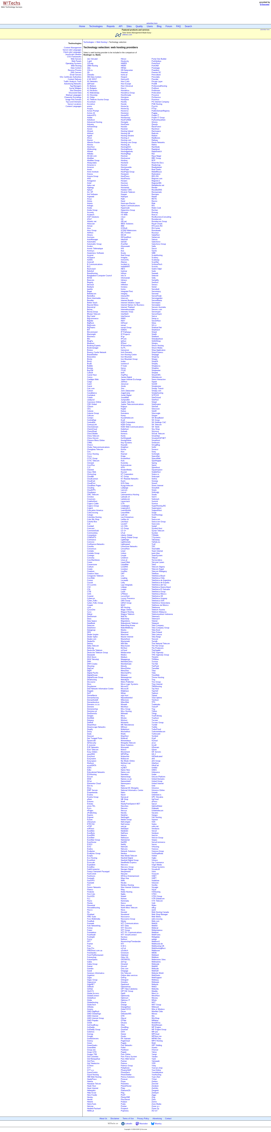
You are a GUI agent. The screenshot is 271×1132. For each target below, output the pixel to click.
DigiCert (90, 668)
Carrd (89, 384)
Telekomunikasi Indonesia (162, 614)
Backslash (91, 269)
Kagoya (124, 406)
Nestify (124, 813)
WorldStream (157, 1025)
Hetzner (90, 1106)
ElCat (89, 781)
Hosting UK (125, 133)
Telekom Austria (158, 610)
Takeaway (156, 540)
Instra (123, 289)
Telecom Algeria (158, 567)
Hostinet (124, 129)
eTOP (89, 826)
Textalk (155, 641)
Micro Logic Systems (129, 684)
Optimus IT (125, 1000)
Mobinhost (125, 729)
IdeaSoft (124, 239)
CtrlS (89, 594)
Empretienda (92, 792)
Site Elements (75, 90)
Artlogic (90, 206)
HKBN (123, 66)
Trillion (154, 711)
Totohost (155, 700)
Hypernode (125, 208)
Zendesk (155, 1086)
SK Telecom (157, 425)
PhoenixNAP (126, 1070)
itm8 (122, 373)
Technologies (96, 26)
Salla (154, 246)
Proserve (155, 95)
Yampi (154, 1054)
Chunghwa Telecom (95, 449)
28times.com (127, 35)
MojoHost (125, 736)
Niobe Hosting (126, 892)
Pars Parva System (129, 1057)
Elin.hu (90, 786)
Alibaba (90, 154)
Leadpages (125, 506)
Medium (124, 657)
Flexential (91, 905)
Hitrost (123, 59)
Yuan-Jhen (156, 1077)
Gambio (90, 969)
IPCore (123, 339)
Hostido (124, 127)
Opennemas (126, 987)
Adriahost (91, 120)
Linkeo (123, 553)
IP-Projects (125, 334)
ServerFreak (157, 296)
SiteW (154, 411)
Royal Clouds (157, 224)
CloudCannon (92, 479)
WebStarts (156, 975)
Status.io (155, 474)
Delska (90, 643)
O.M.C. (124, 946)
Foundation (91, 932)
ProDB (154, 84)
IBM (122, 226)
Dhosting (90, 666)
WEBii (154, 953)
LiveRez (124, 571)
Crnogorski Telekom (95, 576)
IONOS (124, 330)
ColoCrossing (92, 513)
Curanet (90, 596)
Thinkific (155, 657)
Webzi (154, 987)
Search (188, 26)
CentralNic (91, 422)
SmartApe (156, 436)
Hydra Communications (130, 206)
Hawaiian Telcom (94, 1084)
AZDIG (90, 260)
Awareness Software (95, 253)
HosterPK (125, 115)
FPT (89, 941)
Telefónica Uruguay (159, 598)
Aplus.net (91, 185)
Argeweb (90, 197)
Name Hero (125, 770)
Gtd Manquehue (93, 1059)
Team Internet (157, 551)
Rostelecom (156, 219)
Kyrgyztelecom (127, 485)
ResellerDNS (157, 190)
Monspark (125, 747)
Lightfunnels (126, 542)
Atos (89, 228)
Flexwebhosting (93, 908)
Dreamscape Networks (96, 727)
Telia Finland (157, 632)
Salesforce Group (159, 244)
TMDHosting (157, 686)
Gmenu (90, 1009)
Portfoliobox (156, 61)
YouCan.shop (157, 1068)
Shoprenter (156, 370)
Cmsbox (90, 497)
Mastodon (143, 1124)
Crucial (90, 583)
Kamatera (125, 413)
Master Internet (127, 637)
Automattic (91, 242)
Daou (89, 619)
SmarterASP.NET (159, 438)
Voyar (154, 890)
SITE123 (155, 395)
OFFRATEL (125, 959)
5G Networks (92, 81)
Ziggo (154, 1095)
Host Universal (127, 86)
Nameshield (125, 781)
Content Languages (73, 106)
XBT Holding (157, 1045)
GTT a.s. (90, 1070)
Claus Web (91, 472)
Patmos (124, 1063)
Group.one (91, 1050)
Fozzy (89, 939)
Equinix (90, 815)
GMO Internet (92, 1016)
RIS (153, 206)
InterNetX (125, 314)
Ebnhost (90, 763)
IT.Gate (124, 366)
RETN (154, 199)
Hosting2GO (126, 147)
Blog (159, 26)
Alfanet (90, 151)
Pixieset (124, 1079)
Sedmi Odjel (157, 269)
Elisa (89, 788)
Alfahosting (91, 149)
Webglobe (156, 937)
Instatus (124, 287)
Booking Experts (94, 346)
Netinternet (125, 840)
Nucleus (124, 937)
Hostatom (125, 97)
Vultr (153, 903)
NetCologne (125, 822)
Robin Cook (156, 208)
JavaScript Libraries (73, 54)
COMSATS (91, 537)
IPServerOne (126, 346)
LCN (122, 504)
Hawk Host (91, 1086)
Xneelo (154, 1048)
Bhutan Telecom (93, 314)
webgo (154, 939)
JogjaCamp (125, 393)
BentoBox (91, 296)
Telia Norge (156, 637)
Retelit (154, 197)
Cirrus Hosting (93, 454)
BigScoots (91, 325)
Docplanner (91, 686)
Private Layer (157, 81)
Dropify (90, 729)
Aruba (89, 208)
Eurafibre (90, 831)
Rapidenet (156, 149)
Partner (124, 1061)
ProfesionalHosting (159, 86)
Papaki (123, 1052)
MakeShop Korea (128, 625)
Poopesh (124, 1108)
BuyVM (90, 370)
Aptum (89, 190)
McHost (124, 648)
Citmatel (90, 463)
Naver (123, 795)
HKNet (123, 68)
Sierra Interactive (159, 379)
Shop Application (158, 350)
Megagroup (125, 659)
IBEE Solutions (127, 224)
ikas (122, 251)
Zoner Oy (155, 1108)
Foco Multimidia (93, 919)
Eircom (90, 777)
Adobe (89, 118)
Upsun (154, 804)
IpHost (123, 341)
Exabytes (91, 851)
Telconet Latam (158, 562)
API (120, 26)
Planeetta (125, 1084)
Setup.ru (155, 318)
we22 (154, 910)
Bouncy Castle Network (96, 352)
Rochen (155, 210)
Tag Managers (75, 86)
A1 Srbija (91, 97)
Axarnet (90, 255)
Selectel (155, 276)
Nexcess (124, 865)
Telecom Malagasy (159, 571)
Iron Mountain (126, 357)
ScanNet (155, 262)
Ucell (154, 738)
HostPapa (125, 169)
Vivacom (155, 874)
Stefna (154, 479)
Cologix (90, 515)
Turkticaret (156, 734)
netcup (123, 826)
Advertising (157, 1118)
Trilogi (154, 713)
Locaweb (124, 580)
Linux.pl (124, 560)
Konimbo (124, 463)
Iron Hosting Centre (129, 355)
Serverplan (156, 305)
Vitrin (154, 871)
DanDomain (92, 616)
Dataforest (91, 628)
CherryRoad (92, 431)
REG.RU (155, 176)
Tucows (155, 720)
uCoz (154, 743)
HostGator (125, 124)
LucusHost (125, 596)
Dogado (90, 691)
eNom (89, 799)
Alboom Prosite (93, 142)
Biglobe (90, 321)
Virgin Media (157, 865)
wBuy (154, 908)
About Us (103, 1118)
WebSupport (157, 978)
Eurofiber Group (93, 840)
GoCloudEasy (92, 1025)
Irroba (123, 361)
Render (154, 188)
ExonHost (91, 860)
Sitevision (156, 409)
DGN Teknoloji (93, 659)
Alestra (90, 145)
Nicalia (123, 883)
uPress (154, 801)
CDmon (90, 406)
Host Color (125, 81)
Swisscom (156, 519)
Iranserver (125, 350)
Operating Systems (73, 63)
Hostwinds (125, 188)
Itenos (123, 368)
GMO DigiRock (93, 1011)
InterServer (125, 316)
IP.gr (122, 336)
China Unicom (93, 438)
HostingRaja (126, 154)
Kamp (123, 415)
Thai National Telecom (161, 643)
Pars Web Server (128, 1059)
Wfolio (154, 1000)
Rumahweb (156, 230)
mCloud (124, 650)
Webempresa (157, 930)
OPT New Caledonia (129, 989)
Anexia (90, 174)
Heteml (90, 1102)
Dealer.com (91, 639)
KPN (123, 467)
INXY (123, 321)
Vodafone (155, 880)
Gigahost (90, 975)
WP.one (155, 1032)
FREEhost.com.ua (94, 950)
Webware (155, 982)
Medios (124, 655)
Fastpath (90, 878)
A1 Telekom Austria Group (98, 99)
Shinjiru (155, 343)
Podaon (124, 1102)
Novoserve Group (128, 919)
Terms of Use (128, 1118)
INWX (123, 318)
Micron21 (124, 686)
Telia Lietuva (157, 634)
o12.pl (123, 948)
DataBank (91, 623)
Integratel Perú (127, 291)
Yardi (154, 1059)
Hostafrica (125, 90)
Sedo (154, 271)
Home (82, 26)
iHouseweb (125, 246)
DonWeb (90, 718)
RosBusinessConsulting (161, 217)
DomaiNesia (92, 695)
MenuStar (125, 671)
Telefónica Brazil (158, 576)
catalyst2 (91, 400)
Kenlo (123, 436)
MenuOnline (126, 668)
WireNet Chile (157, 1011)
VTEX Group (157, 896)
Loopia (123, 589)
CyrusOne (91, 610)
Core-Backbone (93, 560)
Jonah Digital (126, 395)
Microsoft (124, 689)
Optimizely (125, 996)
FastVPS (91, 880)
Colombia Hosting (94, 517)
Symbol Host (157, 528)
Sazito (154, 251)
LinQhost (124, 558)
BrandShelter (92, 355)
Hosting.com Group (129, 142)
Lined (123, 551)
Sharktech (156, 330)
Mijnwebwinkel (127, 698)
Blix (88, 339)
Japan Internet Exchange (131, 379)
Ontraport (124, 980)
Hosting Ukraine (127, 136)
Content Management (72, 48)
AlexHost (91, 147)
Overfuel (124, 1029)
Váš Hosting (157, 817)
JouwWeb (125, 397)
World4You (156, 1023)
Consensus (91, 549)
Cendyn (90, 418)
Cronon (90, 580)
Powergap (156, 68)
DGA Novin (91, 657)
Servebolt (155, 289)
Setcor (154, 316)
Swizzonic (156, 524)
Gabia (89, 962)
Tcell (153, 544)
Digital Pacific (92, 673)
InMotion (124, 285)
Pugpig (154, 113)
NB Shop (124, 799)
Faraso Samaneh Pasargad (98, 871)
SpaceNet (156, 456)
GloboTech (91, 1005)
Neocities (124, 806)
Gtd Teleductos (93, 1063)
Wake (154, 905)
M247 (123, 605)
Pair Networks (126, 1045)
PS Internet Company (160, 102)
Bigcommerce (92, 318)
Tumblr (154, 725)
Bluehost (90, 343)
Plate (123, 1088)
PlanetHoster (126, 1086)
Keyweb (124, 445)
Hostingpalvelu (127, 151)
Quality (139, 26)
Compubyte (91, 535)
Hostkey (124, 160)
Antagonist (91, 181)
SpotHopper (156, 461)
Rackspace (156, 131)
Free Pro (90, 948)
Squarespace (157, 470)
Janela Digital (126, 377)
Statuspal (155, 476)
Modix (123, 734)
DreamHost (91, 725)
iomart (123, 325)
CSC (89, 587)
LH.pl (123, 533)
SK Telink (155, 427)
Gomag (90, 1034)
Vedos (154, 824)
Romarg (155, 212)
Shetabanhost (157, 339)
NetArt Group (126, 820)
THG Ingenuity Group (160, 655)
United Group (157, 781)
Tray (153, 709)
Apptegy (90, 188)
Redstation (156, 174)
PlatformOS (125, 1090)
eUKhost (90, 829)
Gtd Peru (90, 1061)
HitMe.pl (90, 1111)
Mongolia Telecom (128, 743)
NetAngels (125, 817)
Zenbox (155, 1081)
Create (89, 569)
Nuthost (124, 939)
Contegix (90, 555)
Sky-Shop (156, 429)
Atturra (90, 235)
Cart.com (91, 388)
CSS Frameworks (74, 57)
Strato (154, 490)
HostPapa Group (127, 172)
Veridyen (155, 833)
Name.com (125, 772)
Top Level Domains (73, 102)
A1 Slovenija (92, 95)
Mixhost (124, 720)
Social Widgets (75, 88)
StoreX (154, 483)
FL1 (88, 899)
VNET (154, 876)
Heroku (90, 1097)
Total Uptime (157, 698)
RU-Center (156, 228)
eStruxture (91, 822)
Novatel (124, 912)
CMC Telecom (93, 494)
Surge (154, 513)
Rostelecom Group (159, 221)
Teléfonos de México (160, 605)
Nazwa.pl (124, 797)
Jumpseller (125, 400)
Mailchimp (125, 619)
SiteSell (155, 406)
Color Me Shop (93, 519)
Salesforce (156, 242)
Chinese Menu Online (96, 440)
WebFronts (156, 935)
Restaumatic (157, 192)
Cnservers (91, 499)
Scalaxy (155, 257)
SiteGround (156, 397)
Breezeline (91, 357)
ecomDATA (91, 765)
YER (153, 1063)
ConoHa (90, 546)
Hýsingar (124, 212)
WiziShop (155, 1018)
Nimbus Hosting (127, 885)
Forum (169, 26)
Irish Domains (126, 352)
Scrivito (155, 267)
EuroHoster (91, 842)
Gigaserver (91, 982)
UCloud (155, 741)
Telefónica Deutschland (161, 587)
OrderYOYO (126, 1009)
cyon (89, 607)
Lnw (122, 576)
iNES (123, 269)
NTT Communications (130, 923)
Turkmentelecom (158, 731)
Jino (122, 388)
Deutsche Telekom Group (97, 652)
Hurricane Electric (128, 203)
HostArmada (126, 95)
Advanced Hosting (94, 122)
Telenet (155, 621)
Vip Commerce (158, 862)
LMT (122, 573)
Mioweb (124, 704)
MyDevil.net (126, 763)
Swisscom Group (159, 522)
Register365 (156, 183)
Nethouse (125, 838)
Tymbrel (155, 736)
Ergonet (90, 817)
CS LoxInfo (91, 585)
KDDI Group (126, 425)
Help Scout (91, 1093)
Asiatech (90, 215)
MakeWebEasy (127, 628)
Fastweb (90, 883)
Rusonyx (155, 233)
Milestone (125, 700)
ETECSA (91, 824)
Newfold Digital (127, 858)
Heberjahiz (91, 1090)
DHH (89, 662)
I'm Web (124, 215)
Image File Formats (73, 99)
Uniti (153, 786)
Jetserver (124, 384)
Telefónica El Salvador (161, 589)
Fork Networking (93, 926)
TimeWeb (155, 675)
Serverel (155, 294)
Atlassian (91, 224)
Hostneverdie (126, 167)
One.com (124, 969)
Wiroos (154, 1014)
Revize (154, 201)
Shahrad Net (157, 327)
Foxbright (91, 937)
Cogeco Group (93, 506)
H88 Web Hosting (94, 1077)
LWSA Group (126, 603)
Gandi (89, 971)
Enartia (90, 795)
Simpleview (156, 386)
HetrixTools (91, 1104)
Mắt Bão (124, 643)
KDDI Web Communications (132, 427)
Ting (153, 680)
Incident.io (125, 264)
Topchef (155, 691)
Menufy (124, 666)
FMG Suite (91, 917)
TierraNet (155, 668)
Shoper (154, 359)
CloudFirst (91, 483)
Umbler (154, 768)
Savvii (154, 248)
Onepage (124, 971)
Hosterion (125, 113)
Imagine (124, 257)
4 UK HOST (92, 79)
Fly (88, 912)
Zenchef (155, 1084)
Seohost (155, 282)
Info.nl (123, 276)
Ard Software (92, 194)
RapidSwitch (157, 151)
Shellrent (155, 336)
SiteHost (155, 400)
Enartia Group (92, 797)
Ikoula (123, 253)
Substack (155, 499)
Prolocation (156, 93)
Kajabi (123, 409)
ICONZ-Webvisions (128, 230)
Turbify (154, 727)
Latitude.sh (125, 497)
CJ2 (88, 467)
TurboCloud (156, 729)
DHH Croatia (92, 664)
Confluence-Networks (95, 544)
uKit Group (156, 761)
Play (122, 1093)
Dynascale (91, 741)
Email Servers (75, 75)
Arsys (89, 199)
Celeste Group (93, 413)
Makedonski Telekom (129, 623)
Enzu (89, 808)
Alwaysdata (92, 163)
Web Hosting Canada (160, 912)
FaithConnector (93, 869)
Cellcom (90, 415)
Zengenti (155, 1090)
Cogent (90, 508)
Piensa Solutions (128, 1077)
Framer (90, 944)
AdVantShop (92, 127)
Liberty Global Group (129, 537)
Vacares (155, 813)
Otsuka (124, 1023)
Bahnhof (90, 271)
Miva (123, 716)
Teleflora (155, 573)
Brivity (89, 359)
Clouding (90, 488)
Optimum (124, 998)
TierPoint (155, 666)
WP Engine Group (159, 1029)
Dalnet (89, 614)
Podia (123, 1104)
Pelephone (125, 1068)
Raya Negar (156, 156)
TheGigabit (156, 650)
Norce (123, 903)
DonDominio (92, 713)
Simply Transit (157, 388)
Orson (123, 1011)
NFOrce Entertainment (130, 876)
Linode (123, 555)
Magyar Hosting (127, 612)
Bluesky (158, 1124)
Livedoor (124, 569)
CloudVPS (91, 490)
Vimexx (155, 860)
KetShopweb (126, 438)
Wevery (155, 998)
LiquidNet (124, 564)
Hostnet (124, 165)
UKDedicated (157, 756)
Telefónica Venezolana (161, 603)
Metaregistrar (126, 677)
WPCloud (155, 1034)
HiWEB (124, 63)
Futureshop (91, 957)
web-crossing (157, 919)
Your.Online (156, 1070)
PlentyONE (125, 1097)
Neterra (124, 835)
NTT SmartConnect (129, 935)
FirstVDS (91, 896)
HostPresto (125, 178)
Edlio (89, 770)
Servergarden (157, 298)
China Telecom (93, 436)
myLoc (123, 765)
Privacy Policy (143, 1118)
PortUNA (155, 66)
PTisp (154, 109)
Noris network (126, 905)
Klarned (124, 454)
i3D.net (124, 221)
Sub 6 (154, 497)
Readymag (156, 165)
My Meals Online (128, 761)
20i (88, 72)
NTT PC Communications (131, 932)
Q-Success (264, 4)
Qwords (155, 124)
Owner (123, 1034)
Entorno (90, 801)
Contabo (90, 551)
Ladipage (124, 488)
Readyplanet (157, 167)
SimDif (154, 384)
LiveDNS (124, 567)
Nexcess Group (127, 867)
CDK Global (92, 404)
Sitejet (154, 402)
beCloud (90, 285)
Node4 (123, 896)
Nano (123, 786)
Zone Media (156, 1104)
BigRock (90, 323)
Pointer (124, 1106)
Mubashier (125, 756)
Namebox (125, 774)
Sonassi (155, 449)
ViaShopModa (157, 853)
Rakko (154, 145)
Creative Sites (93, 573)
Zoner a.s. (156, 1106)
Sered (154, 287)
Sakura (154, 239)
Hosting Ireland (127, 131)
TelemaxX (156, 619)
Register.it (156, 181)
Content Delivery (74, 79)
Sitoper (154, 415)
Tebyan (155, 558)
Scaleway (155, 260)
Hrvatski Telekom (128, 192)
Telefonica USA (158, 601)
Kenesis (124, 434)
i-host (123, 217)
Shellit (154, 334)
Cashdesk (91, 395)
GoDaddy (91, 1027)
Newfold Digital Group (129, 860)
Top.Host (155, 689)
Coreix (89, 562)
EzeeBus (91, 867)
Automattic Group (94, 244)
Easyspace (91, 761)
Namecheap (126, 777)
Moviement (125, 752)
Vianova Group (158, 851)
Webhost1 (156, 941)
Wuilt (154, 1043)
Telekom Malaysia (159, 612)
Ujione (154, 750)
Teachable (156, 549)
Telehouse (156, 607)
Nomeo (124, 899)
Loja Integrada (126, 585)
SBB (153, 253)
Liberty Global (126, 535)
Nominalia (125, 901)
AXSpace (91, 257)
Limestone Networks (129, 546)
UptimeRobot (157, 806)
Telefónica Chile (158, 578)
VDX (153, 822)
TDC (153, 546)
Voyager (155, 887)
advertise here (152, 23)
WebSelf (155, 971)
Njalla (123, 894)
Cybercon (91, 598)
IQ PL (123, 348)
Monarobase (126, 741)
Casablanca (92, 393)
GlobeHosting (92, 1002)
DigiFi (89, 671)
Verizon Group (157, 838)
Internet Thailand (128, 307)
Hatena (90, 1081)
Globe (89, 1000)
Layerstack (125, 501)
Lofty (123, 583)
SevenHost (156, 321)
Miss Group (125, 709)
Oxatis (123, 1036)
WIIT (154, 1002)
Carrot (89, 386)
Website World (157, 973)
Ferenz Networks (94, 887)
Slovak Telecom (158, 434)
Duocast (90, 736)
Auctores (90, 237)
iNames (124, 262)
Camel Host (92, 375)
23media (90, 75)
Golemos (90, 1032)
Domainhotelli (92, 700)
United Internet (158, 783)
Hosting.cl (125, 138)
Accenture (91, 102)
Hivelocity (125, 61)
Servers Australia (159, 307)
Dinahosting (92, 680)
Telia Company (158, 625)
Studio (154, 494)
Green (89, 1043)
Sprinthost (156, 467)
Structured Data (75, 93)
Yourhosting (156, 1075)
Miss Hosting (126, 711)
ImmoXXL (125, 260)
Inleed (123, 282)
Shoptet (155, 373)
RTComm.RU (157, 226)
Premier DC (156, 72)
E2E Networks (93, 747)
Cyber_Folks (92, 601)
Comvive (90, 542)
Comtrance (91, 540)
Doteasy (90, 720)
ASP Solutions (93, 217)
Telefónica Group (158, 592)
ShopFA (155, 361)
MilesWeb (125, 702)
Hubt (123, 199)
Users (150, 26)
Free (89, 946)
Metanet (124, 675)
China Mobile (92, 434)
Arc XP (90, 192)
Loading (124, 578)
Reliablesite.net (158, 185)
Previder (155, 79)
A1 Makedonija (93, 93)
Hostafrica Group (128, 93)
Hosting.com (126, 140)
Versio (154, 844)
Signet (154, 382)
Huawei (124, 194)
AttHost (90, 233)
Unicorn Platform (158, 777)
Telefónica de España (160, 583)
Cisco (89, 456)
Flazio (89, 901)
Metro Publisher (127, 682)
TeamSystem (157, 555)
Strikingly (155, 492)
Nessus (124, 810)
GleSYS (90, 991)
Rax (153, 154)
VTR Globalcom (158, 899)
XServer (155, 1050)
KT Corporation (127, 474)
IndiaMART (125, 267)
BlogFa (90, 341)
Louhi (123, 592)
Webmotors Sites (159, 959)
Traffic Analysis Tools (72, 81)
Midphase (125, 691)
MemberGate (126, 664)
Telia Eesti (156, 630)
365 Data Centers (94, 77)
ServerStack (157, 314)
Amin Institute (93, 172)
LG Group (125, 528)
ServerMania (157, 300)
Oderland (124, 955)
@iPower (90, 84)
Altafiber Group (93, 160)
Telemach (155, 616)
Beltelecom (91, 294)
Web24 (154, 923)
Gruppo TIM (92, 1054)
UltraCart (155, 765)
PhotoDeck (125, 1072)
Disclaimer (115, 1118)
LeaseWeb (125, 513)
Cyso (89, 612)
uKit (153, 759)
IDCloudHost (126, 237)
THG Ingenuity (157, 652)
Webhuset (156, 950)
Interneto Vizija (127, 312)
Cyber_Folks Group (95, 603)
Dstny (89, 731)
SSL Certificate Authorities (70, 77)
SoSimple (155, 454)
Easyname (91, 759)
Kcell (123, 420)
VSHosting (156, 892)
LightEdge (125, 540)
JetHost (124, 382)
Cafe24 (90, 373)
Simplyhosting (157, 393)
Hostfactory (125, 118)
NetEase (124, 833)
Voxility (155, 885)
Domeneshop (92, 709)
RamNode (156, 147)
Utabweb (155, 808)
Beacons (90, 280)
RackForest (156, 127)
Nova (123, 910)
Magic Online (126, 610)
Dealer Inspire (92, 634)
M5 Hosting (125, 607)
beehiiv (90, 289)
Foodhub (90, 921)
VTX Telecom (157, 901)
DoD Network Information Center (100, 689)
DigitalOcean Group (95, 677)
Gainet (89, 966)
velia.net (155, 826)
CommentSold (93, 531)
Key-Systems (126, 443)
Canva (89, 377)
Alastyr (90, 140)
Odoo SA (124, 957)
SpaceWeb (156, 458)
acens (89, 106)
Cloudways (91, 492)
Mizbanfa (124, 722)
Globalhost (91, 998)
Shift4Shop (156, 341)
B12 (88, 267)
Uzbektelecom (157, 810)
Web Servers (76, 59)
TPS (153, 702)
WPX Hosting (157, 1041)
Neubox (124, 853)
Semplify (155, 280)
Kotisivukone (126, 465)
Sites (129, 26)
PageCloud (125, 1041)
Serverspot (156, 312)
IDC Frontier (126, 233)
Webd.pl (155, 928)
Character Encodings (72, 97)
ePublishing (92, 813)
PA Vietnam (126, 1038)
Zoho (154, 1099)
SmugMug (156, 445)
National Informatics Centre (132, 790)
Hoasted (124, 72)
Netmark (124, 847)
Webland (155, 955)
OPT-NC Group (127, 991)
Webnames (156, 962)
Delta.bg (90, 648)
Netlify (123, 844)
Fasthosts (91, 876)
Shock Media (157, 348)
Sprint (154, 465)
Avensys (90, 251)
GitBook (90, 987)
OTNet (123, 1020)
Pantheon (125, 1050)
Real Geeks (156, 169)
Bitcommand (92, 332)
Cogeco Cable (93, 504)
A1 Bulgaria (92, 88)
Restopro (155, 194)
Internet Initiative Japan (130, 303)
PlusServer (125, 1099)
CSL (89, 589)
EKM (89, 779)
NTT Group (125, 930)
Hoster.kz (125, 111)
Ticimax (155, 662)
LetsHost (124, 522)
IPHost (123, 343)
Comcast (90, 528)
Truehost (155, 718)
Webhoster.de (157, 944)
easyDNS (91, 754)
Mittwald (124, 713)
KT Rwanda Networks (129, 479)
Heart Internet (92, 1088)
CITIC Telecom (93, 461)
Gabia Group (92, 964)
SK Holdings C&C (159, 422)
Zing (153, 1097)
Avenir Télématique (95, 248)
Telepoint (155, 623)
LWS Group (125, 601)
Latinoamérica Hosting (130, 494)
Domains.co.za (93, 704)
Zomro (154, 1102)
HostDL (124, 102)
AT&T (89, 219)
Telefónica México (159, 594)
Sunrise (155, 504)
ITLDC (123, 370)
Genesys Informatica (95, 973)
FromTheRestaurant (95, 955)
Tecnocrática (157, 560)
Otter (123, 1025)
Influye (123, 273)
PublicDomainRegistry (161, 111)
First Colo (91, 894)
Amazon (90, 167)
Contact (168, 1118)
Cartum (90, 391)
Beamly (90, 282)
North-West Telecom (129, 908)
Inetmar (124, 271)
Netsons (124, 849)
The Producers (158, 648)
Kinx (122, 452)
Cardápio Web (93, 379)
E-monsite (91, 745)
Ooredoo (124, 982)
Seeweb (155, 273)
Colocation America (95, 510)
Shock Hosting (158, 346)
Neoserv (124, 808)
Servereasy (156, 291)
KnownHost (125, 458)
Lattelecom (125, 499)
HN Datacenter (127, 70)
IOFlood (124, 323)
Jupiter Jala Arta (127, 402)
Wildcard (155, 1007)
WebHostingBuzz (159, 948)
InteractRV (125, 296)
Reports (111, 26)
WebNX (155, 966)
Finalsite (90, 892)
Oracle (123, 1002)
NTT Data (125, 926)
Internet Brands (127, 300)
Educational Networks (96, 772)
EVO (89, 847)
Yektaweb (155, 1061)
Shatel (154, 332)
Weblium (155, 957)
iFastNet (124, 244)
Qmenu (155, 122)
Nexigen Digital (127, 869)
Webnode (155, 964)
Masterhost (125, 639)
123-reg (90, 63)
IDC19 (123, 235)
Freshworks (92, 953)
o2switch (124, 950)
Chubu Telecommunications (98, 447)
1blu (88, 68)
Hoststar (124, 183)
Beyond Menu (92, 305)
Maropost (124, 632)
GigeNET (91, 984)
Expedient (91, 865)
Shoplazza (156, 366)
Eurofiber (90, 838)
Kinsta (123, 449)
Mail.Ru (124, 616)
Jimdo (123, 386)
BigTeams (91, 327)
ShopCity (155, 357)
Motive (123, 750)
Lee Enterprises (127, 517)
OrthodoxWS (126, 1014)
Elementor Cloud (94, 783)
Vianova (155, 849)
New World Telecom (129, 856)
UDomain (155, 747)
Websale (155, 969)
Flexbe (90, 903)
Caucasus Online (94, 402)
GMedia (90, 1007)
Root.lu (154, 215)
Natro (123, 792)
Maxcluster (125, 646)
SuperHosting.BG (159, 506)
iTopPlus (124, 375)
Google (90, 1036)
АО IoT (155, 1111)
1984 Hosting (92, 66)
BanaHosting (92, 273)
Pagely (123, 1043)
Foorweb (90, 923)
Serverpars (156, 303)
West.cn (155, 993)
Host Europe (126, 84)
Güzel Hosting (93, 1075)
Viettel (154, 856)
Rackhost (155, 129)
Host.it (123, 88)
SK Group (156, 420)
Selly (154, 278)
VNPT (154, 878)
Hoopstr (124, 77)
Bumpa (90, 368)
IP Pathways (126, 332)
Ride (153, 203)
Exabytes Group (93, 853)
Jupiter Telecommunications (132, 404)
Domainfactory (93, 698)
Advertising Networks (72, 84)
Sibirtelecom (157, 377)
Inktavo (124, 280)
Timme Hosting (158, 677)
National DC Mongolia (129, 788)
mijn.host (124, 695)
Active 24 (91, 113)
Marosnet (124, 634)
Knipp (123, 456)
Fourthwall (91, 935)
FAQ (178, 26)
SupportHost (157, 510)
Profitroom (156, 90)
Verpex (154, 840)
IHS (122, 248)
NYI (122, 944)
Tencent (155, 639)
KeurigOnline (126, 440)
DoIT (89, 693)
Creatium (90, 571)
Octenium (125, 953)
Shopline (155, 368)
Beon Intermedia (93, 298)
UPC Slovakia (157, 797)
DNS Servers (76, 72)
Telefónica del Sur (159, 585)
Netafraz (124, 815)
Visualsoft (156, 869)
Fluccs (90, 910)
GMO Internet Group (95, 1018)
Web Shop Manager (160, 914)
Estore (89, 820)
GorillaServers (93, 1038)
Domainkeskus (93, 702)
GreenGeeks (92, 1045)
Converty (90, 558)
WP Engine (156, 1027)
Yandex (155, 1057)
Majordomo (125, 621)
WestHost (156, 996)
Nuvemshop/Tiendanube (131, 941)
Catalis (90, 397)
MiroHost (124, 707)
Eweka (90, 849)
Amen (89, 169)
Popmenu (125, 1111)
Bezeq (89, 309)
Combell (90, 526)
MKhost (124, 727)
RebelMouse (157, 172)
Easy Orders (92, 752)
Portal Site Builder (159, 59)
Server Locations (74, 104)
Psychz (155, 106)
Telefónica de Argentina (161, 580)
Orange (124, 1005)
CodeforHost (92, 501)
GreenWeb (91, 1048)
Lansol (123, 492)
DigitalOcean (92, 675)
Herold (89, 1099)
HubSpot (124, 197)
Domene (90, 707)
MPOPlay (125, 754)
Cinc (89, 452)
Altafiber (90, 158)
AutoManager (92, 239)
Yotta (154, 1066)
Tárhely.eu (156, 542)
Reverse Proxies (74, 70)
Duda (89, 734)
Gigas (89, 978)
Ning (122, 890)
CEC (89, 409)
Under (154, 774)
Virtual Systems (158, 867)
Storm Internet (157, 485)
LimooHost (125, 549)
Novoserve (125, 917)
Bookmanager (92, 348)
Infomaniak (125, 278)
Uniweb (155, 792)
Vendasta (155, 829)
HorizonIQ (125, 79)
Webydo (155, 984)
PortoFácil (156, 63)
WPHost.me (156, 1036)
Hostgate (124, 122)
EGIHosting (92, 774)
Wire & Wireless (158, 1009)
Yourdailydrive (157, 1072)
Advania (90, 124)
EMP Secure (92, 790)
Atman (89, 226)
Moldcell (124, 738)
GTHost (90, 1066)
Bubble (90, 366)
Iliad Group (125, 255)
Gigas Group (92, 980)
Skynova (155, 431)
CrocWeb (91, 578)
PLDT (123, 1095)
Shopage (155, 355)
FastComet (91, 874)
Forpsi (89, 930)
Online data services (129, 975)
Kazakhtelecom (127, 418)
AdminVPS (91, 115)
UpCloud (155, 799)
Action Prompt (93, 111)
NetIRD (124, 842)
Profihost (155, 88)
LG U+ (123, 531)
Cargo (89, 382)
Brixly (89, 361)
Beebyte (90, 287)
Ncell (123, 801)
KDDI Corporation (128, 422)
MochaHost (125, 731)
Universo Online (158, 790)
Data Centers (76, 68)
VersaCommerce (158, 842)
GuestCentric (92, 1072)
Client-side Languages (72, 52)
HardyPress (92, 1079)
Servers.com (157, 309)
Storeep (155, 481)
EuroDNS (91, 835)
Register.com (157, 178)
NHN (123, 880)
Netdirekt (124, 831)
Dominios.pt (92, 711)
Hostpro (124, 181)
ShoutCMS (156, 375)
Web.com (155, 921)
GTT (89, 1068)
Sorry (154, 452)
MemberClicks (127, 662)
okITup (123, 962)
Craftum (90, 567)
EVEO (89, 844)
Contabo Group (93, 553)
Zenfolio (155, 1088)
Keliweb (124, 431)
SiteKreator (156, 404)
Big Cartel (91, 316)
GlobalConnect (93, 996)
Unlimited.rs (156, 795)
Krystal (124, 472)
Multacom (125, 759)
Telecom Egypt (158, 569)
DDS (89, 632)
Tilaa (154, 671)
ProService (156, 97)
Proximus (155, 99)
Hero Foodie (92, 1095)
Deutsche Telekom (94, 650)
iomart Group (126, 327)
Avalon (90, 246)
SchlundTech (157, 264)
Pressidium (156, 75)
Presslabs (156, 77)
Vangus (155, 815)
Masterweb (125, 641)
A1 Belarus (91, 86)
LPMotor (124, 594)
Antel (89, 183)
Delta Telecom (93, 646)
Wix (153, 1016)
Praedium (155, 70)
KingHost (124, 447)
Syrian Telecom (158, 531)
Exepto (90, 856)
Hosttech (124, 185)
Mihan (123, 693)
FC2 (88, 885)
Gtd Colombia (92, 1057)
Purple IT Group (158, 118)
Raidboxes (156, 138)
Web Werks (156, 917)
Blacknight (91, 334)
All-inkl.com (92, 156)
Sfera (154, 323)
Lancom (124, 490)
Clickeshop (91, 474)
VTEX (154, 894)
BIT (88, 330)
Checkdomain (92, 427)
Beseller (90, 300)
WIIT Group (156, 1005)
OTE (123, 1016)
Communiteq (92, 533)
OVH (123, 1032)
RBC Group (156, 158)
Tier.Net (155, 664)
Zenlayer (155, 1093)
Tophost (155, 693)
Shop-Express (157, 352)
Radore (154, 136)
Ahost (89, 138)
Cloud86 (90, 476)
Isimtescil (125, 364)
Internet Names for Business (132, 305)
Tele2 (154, 564)
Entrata (90, 804)
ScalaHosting (157, 255)
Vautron (155, 820)
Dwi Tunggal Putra (94, 738)
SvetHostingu (157, 515)
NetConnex (125, 824)
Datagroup (91, 630)
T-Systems (156, 537)
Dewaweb (91, 655)
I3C (122, 219)
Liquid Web (125, 562)
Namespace (126, 783)
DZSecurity (91, 743)
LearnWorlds (126, 510)
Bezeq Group (92, 312)
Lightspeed (125, 544)
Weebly (155, 991)
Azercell (90, 262)
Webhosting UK (158, 946)
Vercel (154, 831)
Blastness (91, 336)
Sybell (154, 526)
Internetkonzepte (128, 309)
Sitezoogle (156, 413)
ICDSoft (124, 228)
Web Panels (76, 61)
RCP (153, 160)
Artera (89, 201)
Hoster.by (125, 106)
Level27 (124, 524)
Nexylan (124, 874)
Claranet (90, 470)
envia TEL (91, 806)
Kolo (122, 461)
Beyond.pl (91, 307)
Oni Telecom (126, 973)
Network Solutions (128, 851)
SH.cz (154, 325)
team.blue (156, 553)
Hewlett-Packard (93, 1108)
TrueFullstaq (157, 716)
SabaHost (156, 235)
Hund (123, 201)
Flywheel (90, 914)
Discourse (91, 682)
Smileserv (156, 443)
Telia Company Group (160, 628)
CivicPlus (91, 465)
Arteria (89, 203)
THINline (155, 659)
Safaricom (156, 237)
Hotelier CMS (126, 190)
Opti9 (123, 993)
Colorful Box (92, 522)
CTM (89, 592)
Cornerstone (92, 564)
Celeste (90, 411)
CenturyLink (92, 425)
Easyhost (91, 756)
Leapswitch (125, 508)
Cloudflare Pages (94, 485)
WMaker (155, 1020)
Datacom (90, 625)
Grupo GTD (91, 1052)
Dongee (90, 716)
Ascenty (90, 212)
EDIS (89, 768)
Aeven (89, 129)
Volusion (155, 883)
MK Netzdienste (127, 725)
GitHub (90, 989)
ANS (89, 178)
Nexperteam (126, 871)
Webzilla (155, 989)
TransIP (155, 707)
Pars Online (125, 1054)
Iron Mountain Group (129, 359)
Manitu (123, 630)
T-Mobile (155, 535)
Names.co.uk (126, 779)
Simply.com (156, 391)
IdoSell (123, 242)
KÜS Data (125, 483)
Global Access (93, 993)
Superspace (156, 508)
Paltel (123, 1048)
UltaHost (155, 763)
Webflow (155, 932)
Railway (155, 140)
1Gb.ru (90, 70)
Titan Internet (157, 684)
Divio (89, 684)
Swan (154, 517)
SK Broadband (157, 418)
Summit (155, 501)
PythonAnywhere (158, 120)
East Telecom (92, 750)
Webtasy (155, 980)
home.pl (124, 75)
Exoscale (91, 862)
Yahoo (154, 1052)
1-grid (89, 61)
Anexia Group (92, 176)
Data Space (92, 621)
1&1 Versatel (92, 59)
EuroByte (91, 833)
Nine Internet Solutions (130, 887)
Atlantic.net (91, 221)
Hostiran (124, 156)
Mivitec (124, 718)
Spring (154, 463)
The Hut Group (158, 646)
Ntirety (123, 921)
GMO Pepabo (92, 1020)
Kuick (123, 481)
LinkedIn (128, 1124)
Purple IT (155, 115)
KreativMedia (126, 470)
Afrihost (90, 133)
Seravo (154, 285)
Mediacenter (126, 652)
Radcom (155, 133)
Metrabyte (125, 680)
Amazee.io (91, 165)
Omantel (124, 964)
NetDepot (124, 829)
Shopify (155, 364)
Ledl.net (124, 515)
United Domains (158, 779)
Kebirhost (125, 429)
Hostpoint (125, 174)
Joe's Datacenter (128, 391)
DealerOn (91, 641)
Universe (155, 788)
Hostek (124, 104)
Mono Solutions (127, 745)
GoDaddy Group (93, 1029)
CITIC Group (92, 458)
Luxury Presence (128, 598)
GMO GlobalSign (94, 1014)
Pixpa (123, 1081)
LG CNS (124, 526)
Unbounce (156, 772)
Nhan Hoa (125, 878)
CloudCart (91, 481)
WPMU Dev (156, 1038)
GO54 (89, 1023)
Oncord (124, 966)
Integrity (124, 294)
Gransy (90, 1041)
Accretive (91, 104)
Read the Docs (158, 163)
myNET (124, 768)
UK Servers (156, 752)
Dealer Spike (92, 637)
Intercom (124, 298)
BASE (89, 278)
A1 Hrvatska (92, 90)
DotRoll (90, 722)
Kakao (123, 411)
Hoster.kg (125, 109)
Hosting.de (125, 145)
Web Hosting (76, 66)
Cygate (90, 605)
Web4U (155, 926)
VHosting (155, 847)
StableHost (156, 472)
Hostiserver (125, 158)
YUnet (154, 1079)
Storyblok (155, 488)
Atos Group (91, 230)
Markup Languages (73, 95)
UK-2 (154, 754)
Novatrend (125, 914)
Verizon (155, 835)
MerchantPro (126, 673)
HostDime (125, 99)
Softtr (154, 447)
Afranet (90, 131)
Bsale (89, 364)
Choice (90, 445)
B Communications (95, 264)
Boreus (90, 350)
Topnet (154, 695)
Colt (88, 524)
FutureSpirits (92, 959)
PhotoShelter (126, 1075)
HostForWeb (126, 120)
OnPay (123, 978)
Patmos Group (127, 1066)
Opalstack (125, 984)
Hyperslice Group (128, 210)
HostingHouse (126, 149)
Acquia (90, 109)
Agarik (89, 136)
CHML (89, 443)
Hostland (124, 163)
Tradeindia (156, 704)
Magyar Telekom (127, 614)
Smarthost (156, 440)
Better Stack (92, 303)
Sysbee (155, 533)
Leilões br (125, 519)
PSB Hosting (157, 104)
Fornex (90, 928)
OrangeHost (126, 1007)
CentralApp (91, 420)
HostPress (125, 176)
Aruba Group (92, 210)
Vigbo (154, 858)
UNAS (154, 770)
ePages (90, 810)
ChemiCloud (92, 429)
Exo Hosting (92, 858)
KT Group (125, 476)
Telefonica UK (157, 596)
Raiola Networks (158, 142)
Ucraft (154, 745)
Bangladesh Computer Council (99, 276)
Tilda (154, 673)
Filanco (90, 890)
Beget (89, 291)
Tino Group (156, 682)
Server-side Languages (72, 50)
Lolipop (124, 587)
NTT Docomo (126, 928)
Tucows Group (157, 722)
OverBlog (124, 1027)
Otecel (123, 1018)
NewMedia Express (129, 862)
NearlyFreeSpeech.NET (130, 804)
